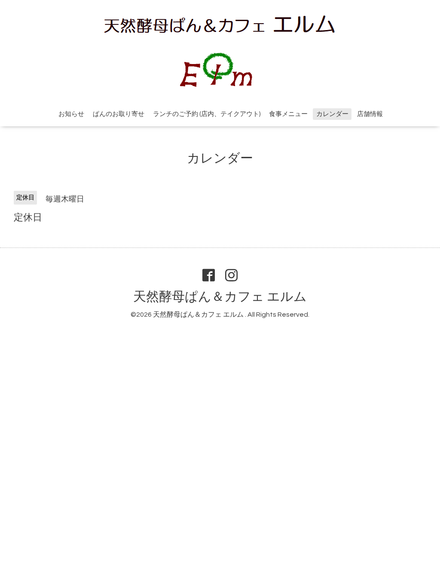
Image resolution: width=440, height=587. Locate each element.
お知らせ (71, 114)
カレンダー (332, 114)
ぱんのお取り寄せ (118, 114)
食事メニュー (288, 114)
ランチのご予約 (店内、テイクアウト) (206, 114)
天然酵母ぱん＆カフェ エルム (220, 296)
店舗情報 (370, 114)
